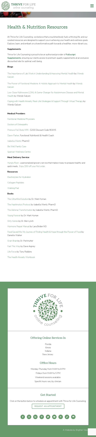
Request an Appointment (48, 406)
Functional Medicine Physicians (21, 119)
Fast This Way (13, 246)
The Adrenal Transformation (20, 210)
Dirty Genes (12, 221)
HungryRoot (13, 162)
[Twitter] (48, 417)
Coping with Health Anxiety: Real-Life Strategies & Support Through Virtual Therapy (45, 101)
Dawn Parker (13, 135)
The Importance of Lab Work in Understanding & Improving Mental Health (40, 73)
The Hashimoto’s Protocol (19, 204)
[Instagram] (29, 417)
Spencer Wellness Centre (19, 151)
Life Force (11, 251)
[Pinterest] (41, 417)
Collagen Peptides (15, 182)
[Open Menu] (92, 6)
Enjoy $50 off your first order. (32, 166)
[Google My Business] (73, 417)
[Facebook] (22, 417)
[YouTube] (54, 417)
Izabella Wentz (14, 141)
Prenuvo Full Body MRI (17, 130)
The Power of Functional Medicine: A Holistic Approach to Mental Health (40, 83)
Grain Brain (12, 240)
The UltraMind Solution (17, 199)
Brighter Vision (82, 430)
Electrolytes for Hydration (19, 177)
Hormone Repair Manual (18, 226)
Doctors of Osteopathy (17, 124)
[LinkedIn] (35, 417)
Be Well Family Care (16, 146)
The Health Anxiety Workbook (21, 257)
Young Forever (14, 215)
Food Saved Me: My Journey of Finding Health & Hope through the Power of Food (44, 231)
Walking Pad (13, 188)
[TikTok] (67, 417)
